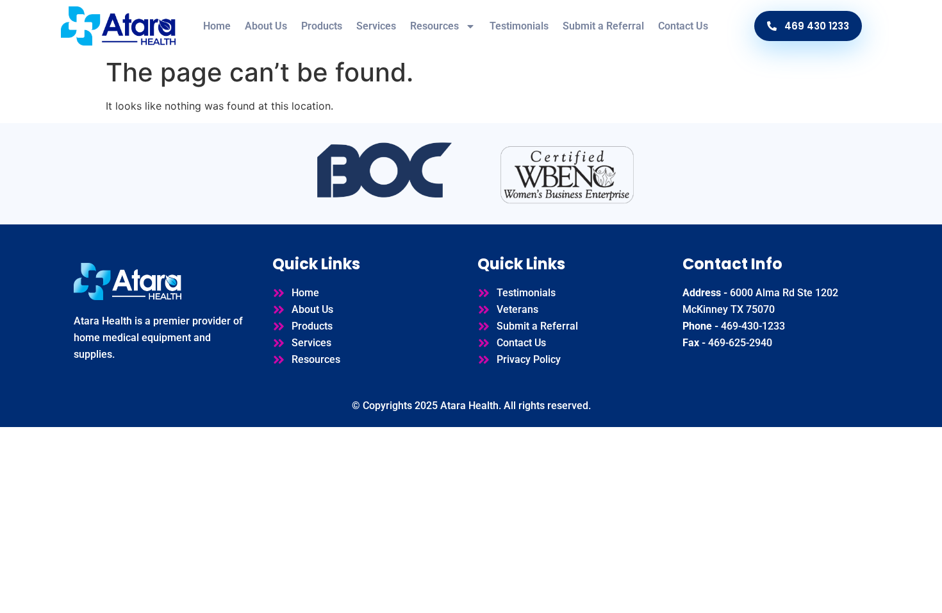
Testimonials (519, 26)
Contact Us (683, 26)
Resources (434, 26)
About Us (266, 26)
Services (376, 26)
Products (321, 26)
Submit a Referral (603, 26)
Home (217, 26)
